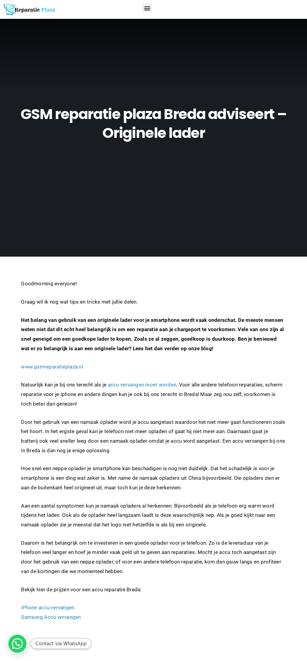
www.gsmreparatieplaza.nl (52, 367)
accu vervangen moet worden (142, 385)
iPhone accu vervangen (47, 607)
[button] (147, 8)
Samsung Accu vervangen (51, 617)
